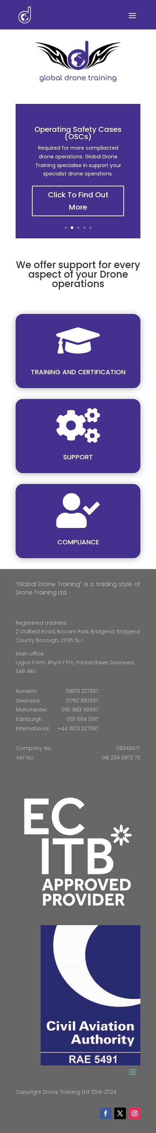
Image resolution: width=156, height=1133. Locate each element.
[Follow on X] (120, 1113)
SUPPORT (78, 456)
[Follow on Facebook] (105, 1113)
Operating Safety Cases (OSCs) (78, 133)
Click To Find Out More (78, 201)
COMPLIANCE (78, 542)
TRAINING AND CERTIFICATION (78, 371)
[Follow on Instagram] (134, 1113)
